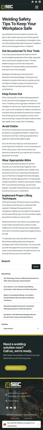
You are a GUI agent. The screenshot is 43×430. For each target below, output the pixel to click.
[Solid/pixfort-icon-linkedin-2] (15, 407)
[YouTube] (36, 2)
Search (6, 261)
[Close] (38, 424)
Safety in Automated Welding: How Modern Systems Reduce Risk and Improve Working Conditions (19, 297)
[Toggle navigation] (37, 7)
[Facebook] (33, 2)
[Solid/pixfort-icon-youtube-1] (11, 407)
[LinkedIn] (40, 2)
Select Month (8, 328)
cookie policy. (12, 426)
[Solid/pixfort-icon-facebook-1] (7, 407)
